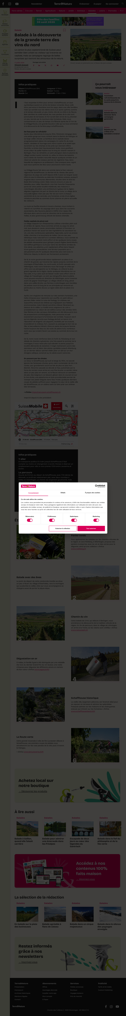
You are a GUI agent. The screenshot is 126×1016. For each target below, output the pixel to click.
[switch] (52, 520)
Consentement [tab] (33, 493)
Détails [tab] (63, 492)
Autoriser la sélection (62, 528)
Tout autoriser (91, 528)
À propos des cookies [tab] (92, 492)
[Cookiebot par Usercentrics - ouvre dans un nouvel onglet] (96, 486)
